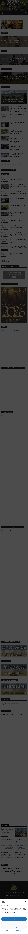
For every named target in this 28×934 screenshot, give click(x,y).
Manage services (13, 914)
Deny (14, 923)
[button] (26, 902)
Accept (14, 919)
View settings (14, 927)
